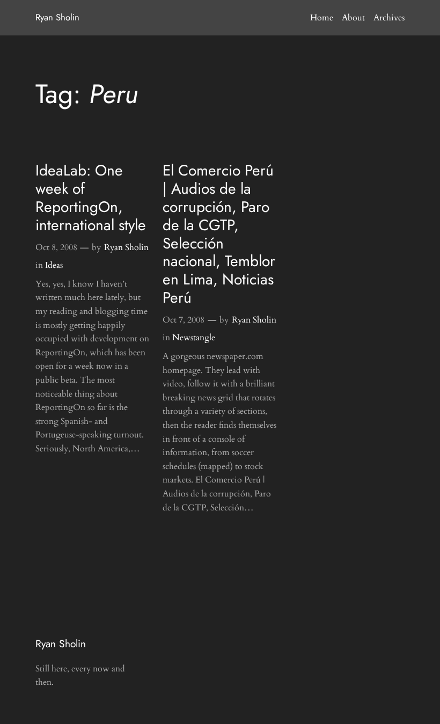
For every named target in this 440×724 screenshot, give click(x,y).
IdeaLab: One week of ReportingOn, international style (90, 198)
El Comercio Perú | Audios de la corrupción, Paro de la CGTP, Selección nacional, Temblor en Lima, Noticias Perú (219, 234)
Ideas (54, 265)
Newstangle (193, 337)
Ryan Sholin (57, 17)
